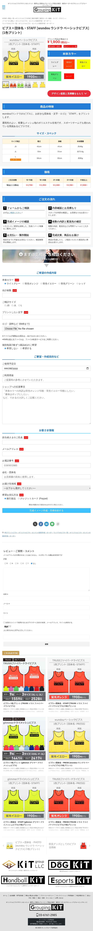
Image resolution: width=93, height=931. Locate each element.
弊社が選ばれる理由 (32, 895)
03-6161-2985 (47, 915)
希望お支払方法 (12, 494)
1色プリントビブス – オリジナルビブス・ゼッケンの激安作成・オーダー (28, 532)
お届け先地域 (11, 483)
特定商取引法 (80, 895)
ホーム (5, 895)
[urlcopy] (58, 524)
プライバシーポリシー (47, 895)
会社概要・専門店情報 (16, 895)
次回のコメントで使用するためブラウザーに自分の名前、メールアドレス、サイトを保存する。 (39, 622)
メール (6, 604)
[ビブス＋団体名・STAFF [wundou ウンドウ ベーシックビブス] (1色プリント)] (46, 524)
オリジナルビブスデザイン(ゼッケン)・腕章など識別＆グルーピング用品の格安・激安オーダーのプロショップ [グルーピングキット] (46, 902)
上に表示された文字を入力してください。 (18, 630)
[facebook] (41, 524)
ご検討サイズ (9, 302)
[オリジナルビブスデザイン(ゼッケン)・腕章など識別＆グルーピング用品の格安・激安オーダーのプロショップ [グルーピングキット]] (47, 10)
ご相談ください (15, 212)
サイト (5, 613)
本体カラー (10, 280)
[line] (52, 524)
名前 (5, 594)
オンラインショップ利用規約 (65, 895)
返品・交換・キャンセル (45, 898)
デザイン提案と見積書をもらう (67, 93)
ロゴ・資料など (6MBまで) (16, 323)
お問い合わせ (59, 898)
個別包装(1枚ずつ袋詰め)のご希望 (19, 345)
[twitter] (35, 524)
